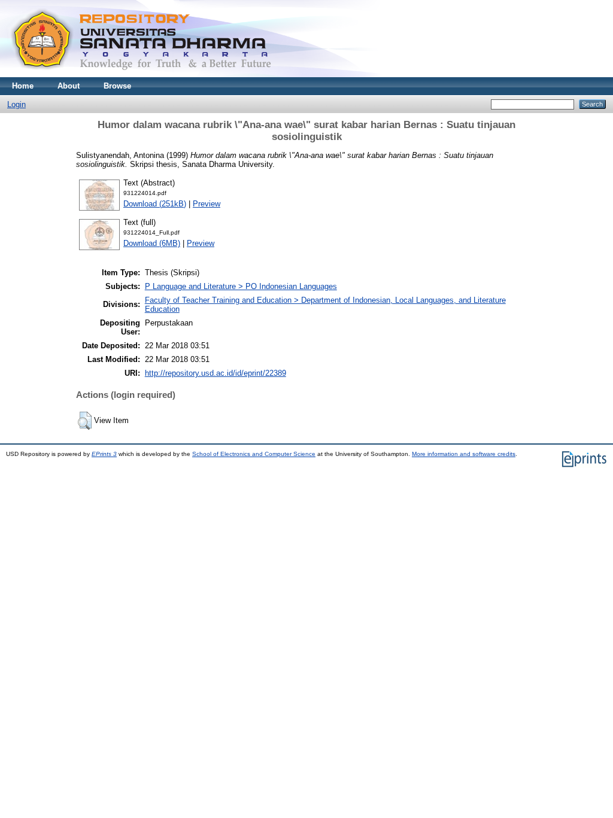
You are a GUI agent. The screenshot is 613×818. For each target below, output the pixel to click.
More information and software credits (463, 454)
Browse (117, 85)
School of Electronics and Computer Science (253, 454)
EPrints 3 (104, 454)
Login (16, 104)
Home (23, 85)
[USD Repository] (141, 74)
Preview (206, 203)
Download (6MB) (151, 243)
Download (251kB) (154, 203)
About (68, 85)
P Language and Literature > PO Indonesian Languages (241, 286)
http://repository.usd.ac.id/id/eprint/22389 (215, 373)
